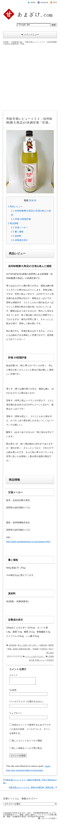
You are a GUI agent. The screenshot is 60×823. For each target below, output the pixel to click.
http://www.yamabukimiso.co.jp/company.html (28, 541)
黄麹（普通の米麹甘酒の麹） (20, 649)
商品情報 (13, 223)
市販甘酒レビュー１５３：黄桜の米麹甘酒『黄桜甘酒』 (32, 787)
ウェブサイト (15, 713)
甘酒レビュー (40, 660)
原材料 (16, 236)
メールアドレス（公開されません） (26, 701)
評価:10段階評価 (21, 219)
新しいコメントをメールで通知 (27, 740)
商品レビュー (15, 206)
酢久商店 (50, 653)
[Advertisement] (30, 78)
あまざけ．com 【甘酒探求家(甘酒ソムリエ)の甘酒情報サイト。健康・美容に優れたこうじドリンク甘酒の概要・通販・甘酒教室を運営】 (30, 815)
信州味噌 (12, 645)
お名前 (12, 690)
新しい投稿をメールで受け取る (27, 748)
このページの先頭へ (48, 818)
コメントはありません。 (35, 656)
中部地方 (44, 649)
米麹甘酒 (43, 645)
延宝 (51, 649)
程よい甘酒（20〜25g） (28, 645)
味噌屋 (36, 649)
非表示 (33, 200)
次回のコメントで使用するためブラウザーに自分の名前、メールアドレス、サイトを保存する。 (30, 729)
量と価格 (17, 231)
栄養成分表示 (19, 240)
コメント (13, 675)
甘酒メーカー (19, 227)
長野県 (51, 645)
